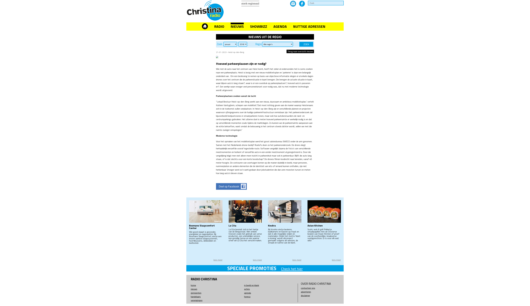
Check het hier (292, 268)
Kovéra (272, 225)
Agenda (280, 26)
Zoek (219, 44)
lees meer (218, 260)
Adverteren (306, 291)
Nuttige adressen (309, 26)
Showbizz (258, 26)
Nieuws (237, 26)
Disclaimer (305, 295)
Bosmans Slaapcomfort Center (202, 227)
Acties (247, 289)
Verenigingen (196, 300)
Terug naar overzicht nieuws (300, 51)
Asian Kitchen (315, 225)
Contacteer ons (308, 288)
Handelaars (196, 296)
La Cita (232, 225)
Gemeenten (196, 293)
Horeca (247, 296)
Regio (258, 44)
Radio (219, 26)
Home (193, 285)
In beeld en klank (251, 285)
